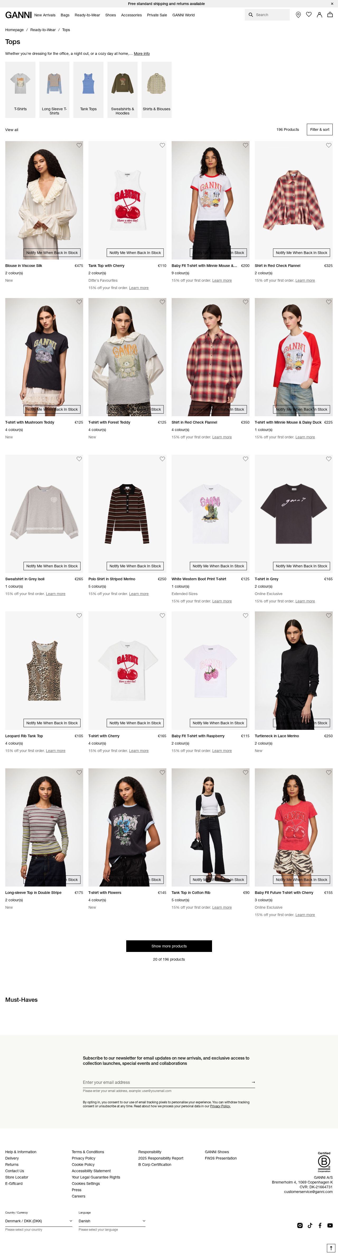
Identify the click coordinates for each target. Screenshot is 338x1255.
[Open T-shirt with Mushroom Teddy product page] (44, 357)
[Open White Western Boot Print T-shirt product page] (211, 514)
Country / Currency (16, 1212)
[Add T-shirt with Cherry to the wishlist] (162, 616)
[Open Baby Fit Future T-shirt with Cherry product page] (294, 827)
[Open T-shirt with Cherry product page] (127, 670)
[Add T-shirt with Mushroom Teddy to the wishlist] (79, 302)
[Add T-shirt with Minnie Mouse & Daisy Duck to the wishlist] (329, 302)
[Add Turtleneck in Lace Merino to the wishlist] (329, 616)
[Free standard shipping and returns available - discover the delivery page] (169, 3)
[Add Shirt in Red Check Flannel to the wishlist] (329, 145)
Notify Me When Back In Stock (52, 252)
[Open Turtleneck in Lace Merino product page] (294, 670)
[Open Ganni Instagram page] (300, 1225)
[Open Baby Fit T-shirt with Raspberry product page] (211, 670)
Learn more (139, 287)
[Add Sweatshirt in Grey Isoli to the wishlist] (79, 459)
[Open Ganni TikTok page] (310, 1225)
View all (11, 129)
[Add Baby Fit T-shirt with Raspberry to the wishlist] (246, 616)
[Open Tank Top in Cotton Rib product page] (211, 827)
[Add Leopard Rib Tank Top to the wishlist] (79, 616)
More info (142, 53)
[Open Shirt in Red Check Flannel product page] (294, 200)
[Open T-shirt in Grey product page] (294, 514)
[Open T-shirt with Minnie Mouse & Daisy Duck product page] (294, 357)
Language (85, 1212)
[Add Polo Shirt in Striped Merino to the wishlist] (162, 459)
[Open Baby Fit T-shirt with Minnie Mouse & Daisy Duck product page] (211, 200)
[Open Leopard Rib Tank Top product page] (44, 670)
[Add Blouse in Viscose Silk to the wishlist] (79, 145)
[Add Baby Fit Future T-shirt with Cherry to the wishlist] (329, 773)
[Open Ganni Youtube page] (330, 1225)
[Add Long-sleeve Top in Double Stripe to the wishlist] (79, 773)
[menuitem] (44, 15)
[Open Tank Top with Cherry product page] (127, 200)
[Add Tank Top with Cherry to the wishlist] (162, 145)
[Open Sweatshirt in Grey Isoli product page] (44, 514)
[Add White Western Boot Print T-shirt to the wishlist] (246, 459)
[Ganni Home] (18, 15)
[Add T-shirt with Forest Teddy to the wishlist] (162, 302)
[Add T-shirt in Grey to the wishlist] (329, 459)
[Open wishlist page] (309, 14)
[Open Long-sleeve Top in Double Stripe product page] (44, 827)
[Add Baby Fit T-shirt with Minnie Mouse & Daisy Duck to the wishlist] (246, 145)
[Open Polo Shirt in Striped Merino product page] (127, 514)
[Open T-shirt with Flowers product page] (127, 827)
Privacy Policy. (220, 1106)
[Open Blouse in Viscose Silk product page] (44, 200)
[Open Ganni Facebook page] (320, 1225)
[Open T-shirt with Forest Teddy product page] (127, 357)
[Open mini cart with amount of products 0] (330, 14)
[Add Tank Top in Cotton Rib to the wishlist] (246, 773)
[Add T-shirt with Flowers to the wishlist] (162, 773)
